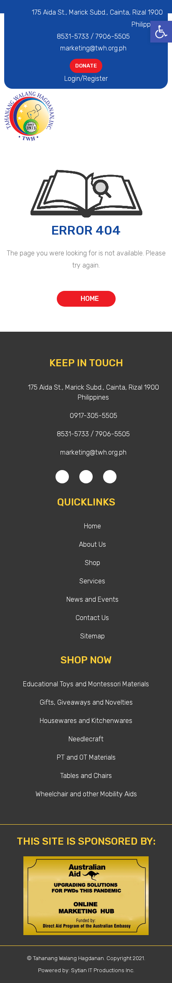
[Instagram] (86, 476)
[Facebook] (62, 476)
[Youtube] (109, 476)
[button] (161, 116)
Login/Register (86, 79)
